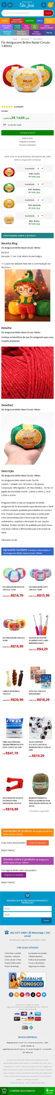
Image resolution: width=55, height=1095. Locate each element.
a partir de (7, 596)
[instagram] (27, 994)
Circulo (4, 111)
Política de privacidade (37, 960)
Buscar (48, 13)
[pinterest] (22, 994)
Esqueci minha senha (13, 963)
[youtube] (38, 994)
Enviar (46, 920)
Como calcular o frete (13, 960)
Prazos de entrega (12, 966)
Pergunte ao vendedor (13, 875)
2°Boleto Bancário (35, 956)
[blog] (16, 994)
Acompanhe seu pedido (37, 953)
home (15, 39)
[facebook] (11, 994)
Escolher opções (27, 132)
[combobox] (27, 13)
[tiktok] (33, 994)
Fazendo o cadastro (12, 956)
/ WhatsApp (35, 932)
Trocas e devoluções (36, 963)
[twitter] (44, 994)
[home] (27, 7)
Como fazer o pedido (13, 953)
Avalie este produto (37, 842)
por (4, 754)
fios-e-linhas (37, 39)
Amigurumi (25, 39)
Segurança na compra (36, 966)
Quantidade (30, 168)
